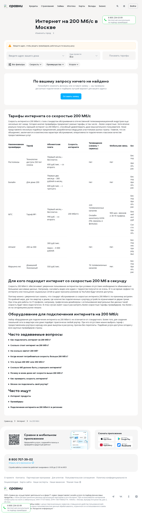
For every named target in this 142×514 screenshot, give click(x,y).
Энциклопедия (11, 482)
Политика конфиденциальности (111, 477)
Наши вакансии (57, 482)
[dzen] (136, 496)
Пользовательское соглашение (80, 477)
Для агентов (58, 477)
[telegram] (113, 496)
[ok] (128, 496)
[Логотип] (13, 488)
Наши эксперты (40, 482)
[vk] (121, 496)
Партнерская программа (38, 477)
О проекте (9, 477)
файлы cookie (34, 504)
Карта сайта (25, 482)
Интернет (21, 421)
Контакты (20, 477)
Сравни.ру (8, 421)
